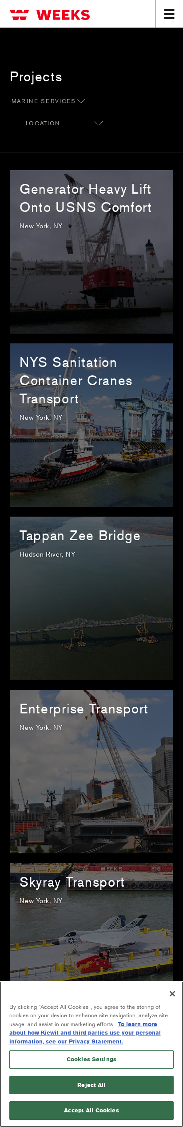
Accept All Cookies (91, 1110)
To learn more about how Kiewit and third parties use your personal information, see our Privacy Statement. (85, 1032)
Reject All (91, 1084)
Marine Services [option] (44, 100)
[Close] (172, 994)
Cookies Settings (91, 1059)
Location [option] (43, 123)
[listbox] (48, 101)
